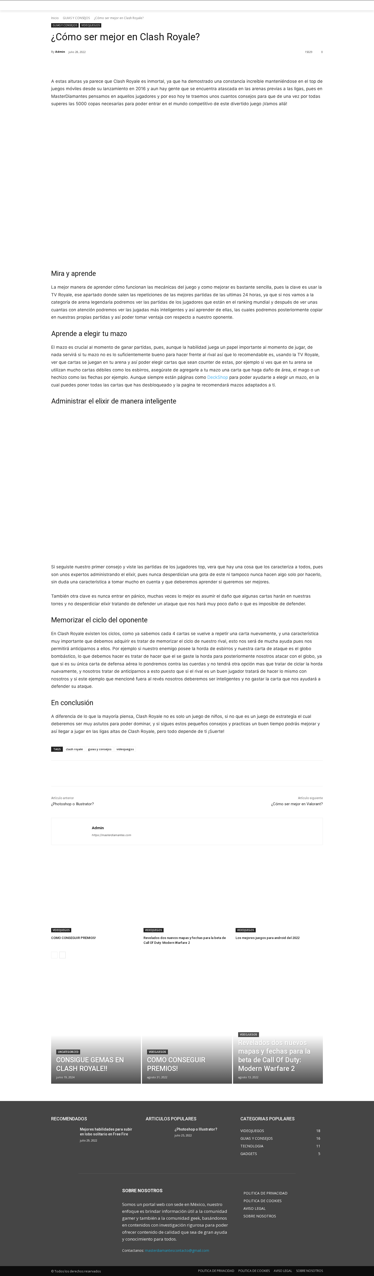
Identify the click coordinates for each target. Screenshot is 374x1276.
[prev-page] (54, 955)
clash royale (74, 749)
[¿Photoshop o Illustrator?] (158, 1135)
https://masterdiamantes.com (111, 835)
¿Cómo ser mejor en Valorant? (297, 804)
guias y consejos (99, 749)
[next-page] (62, 955)
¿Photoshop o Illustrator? (72, 804)
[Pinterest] (110, 65)
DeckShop (217, 377)
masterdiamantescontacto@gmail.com (177, 1250)
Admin (60, 51)
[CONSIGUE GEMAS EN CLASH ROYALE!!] (96, 1043)
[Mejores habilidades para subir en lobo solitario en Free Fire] (63, 1135)
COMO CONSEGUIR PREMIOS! (73, 938)
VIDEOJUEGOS (90, 25)
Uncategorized (68, 1052)
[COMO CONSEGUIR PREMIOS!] (94, 902)
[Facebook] (87, 65)
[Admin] (72, 831)
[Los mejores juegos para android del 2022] (279, 902)
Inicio (55, 18)
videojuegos (125, 749)
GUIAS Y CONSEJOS (76, 18)
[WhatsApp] (122, 65)
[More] (134, 65)
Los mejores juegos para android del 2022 (267, 938)
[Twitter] (99, 65)
